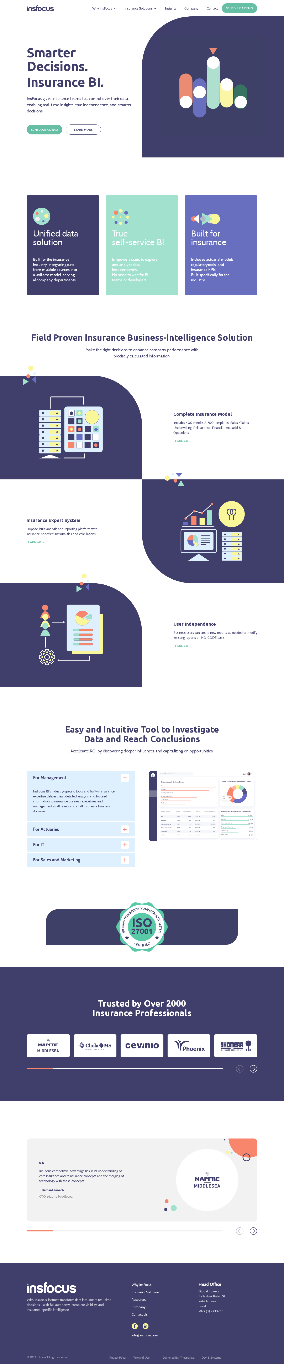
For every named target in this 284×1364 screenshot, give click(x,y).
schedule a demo (239, 8)
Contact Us (140, 1314)
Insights (170, 8)
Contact (212, 8)
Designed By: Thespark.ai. (179, 1357)
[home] (40, 8)
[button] (104, 8)
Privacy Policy (117, 1357)
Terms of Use (141, 1357)
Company (191, 8)
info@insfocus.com (145, 1335)
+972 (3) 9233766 (211, 1311)
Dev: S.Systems (211, 1357)
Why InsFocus (102, 8)
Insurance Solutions (139, 8)
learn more (83, 129)
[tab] (81, 778)
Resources (139, 1299)
